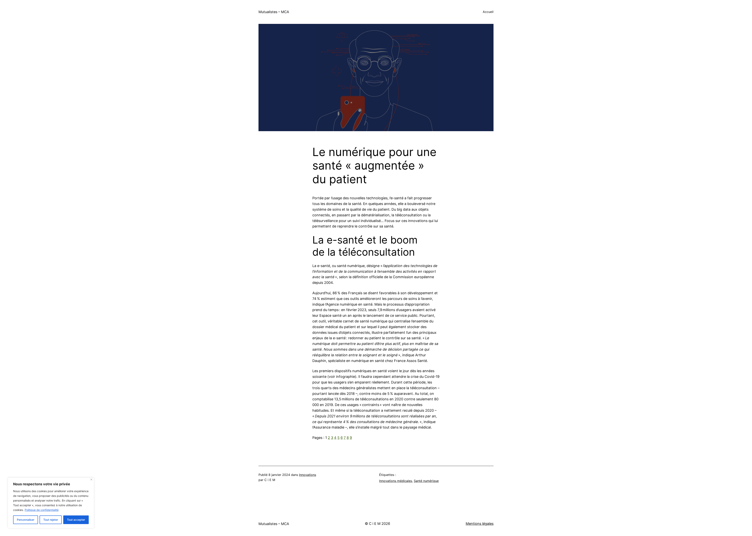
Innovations (307, 475)
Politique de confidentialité (42, 510)
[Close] (91, 479)
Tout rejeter (50, 519)
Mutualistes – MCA (273, 12)
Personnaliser (25, 519)
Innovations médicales (395, 481)
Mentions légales (480, 524)
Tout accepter (76, 519)
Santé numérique (426, 481)
